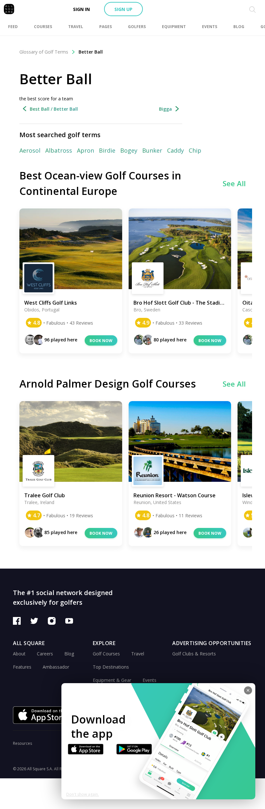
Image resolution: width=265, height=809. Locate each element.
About (19, 654)
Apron (85, 150)
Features (22, 667)
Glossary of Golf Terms (43, 52)
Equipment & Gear (112, 680)
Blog (69, 654)
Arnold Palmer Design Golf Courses (107, 383)
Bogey (128, 150)
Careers (45, 654)
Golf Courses (106, 654)
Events (149, 680)
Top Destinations (111, 667)
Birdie (107, 150)
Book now (101, 340)
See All (234, 183)
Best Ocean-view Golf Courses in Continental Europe (100, 183)
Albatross (58, 150)
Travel (137, 654)
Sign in (81, 9)
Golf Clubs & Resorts (194, 654)
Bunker (152, 150)
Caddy (175, 150)
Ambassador (56, 667)
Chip (195, 150)
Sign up (123, 9)
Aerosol (29, 150)
